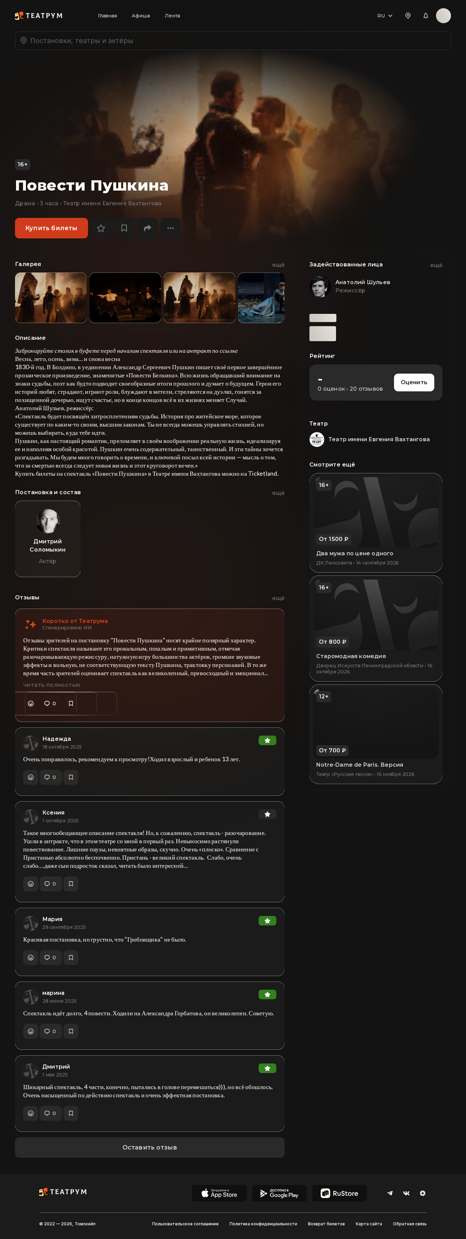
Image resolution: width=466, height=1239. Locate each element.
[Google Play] (279, 1193)
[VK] (406, 1193)
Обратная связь (410, 1223)
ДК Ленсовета (334, 563)
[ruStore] (339, 1193)
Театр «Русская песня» (344, 774)
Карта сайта (369, 1223)
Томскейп (85, 1223)
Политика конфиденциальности (263, 1223)
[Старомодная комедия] (375, 628)
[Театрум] (38, 16)
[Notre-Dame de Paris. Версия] (375, 734)
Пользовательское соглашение (185, 1223)
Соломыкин (47, 549)
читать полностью (52, 685)
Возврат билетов (326, 1223)
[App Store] (219, 1193)
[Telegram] (390, 1193)
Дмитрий (47, 541)
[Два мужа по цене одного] (375, 523)
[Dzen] (423, 1193)
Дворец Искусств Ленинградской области (369, 666)
